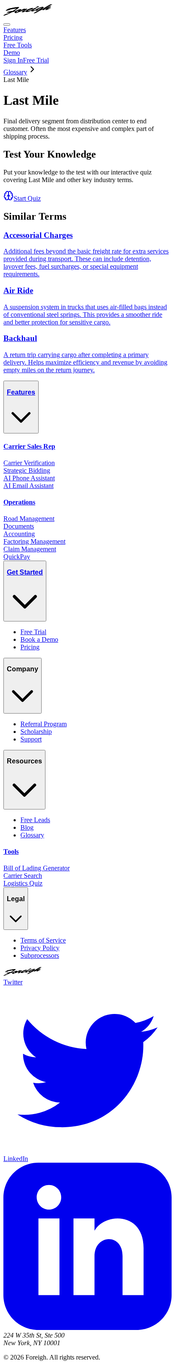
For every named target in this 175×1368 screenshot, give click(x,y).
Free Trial (36, 60)
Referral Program (43, 724)
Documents (18, 526)
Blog (27, 827)
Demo (11, 52)
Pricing (13, 37)
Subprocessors (39, 955)
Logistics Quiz (22, 883)
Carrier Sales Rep (29, 446)
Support (31, 739)
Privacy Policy (39, 947)
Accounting (19, 533)
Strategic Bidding (26, 470)
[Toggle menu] (6, 24)
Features (14, 29)
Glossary (15, 72)
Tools (11, 851)
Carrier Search (22, 875)
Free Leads (35, 819)
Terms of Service (43, 940)
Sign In (13, 60)
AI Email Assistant (28, 485)
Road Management (28, 518)
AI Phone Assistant (29, 478)
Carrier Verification (29, 462)
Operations (19, 502)
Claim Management (29, 549)
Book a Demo (39, 639)
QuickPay (16, 556)
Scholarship (36, 731)
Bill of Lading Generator (36, 868)
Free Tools (17, 45)
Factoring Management (34, 541)
